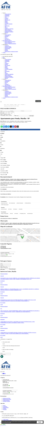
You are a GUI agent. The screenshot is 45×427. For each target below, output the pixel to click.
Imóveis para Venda (6, 398)
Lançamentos (7, 25)
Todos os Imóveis (8, 34)
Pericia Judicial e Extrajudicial (10, 41)
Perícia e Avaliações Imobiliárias (10, 43)
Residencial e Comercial (9, 31)
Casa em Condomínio (8, 23)
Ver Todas (38, 101)
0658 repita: (2, 269)
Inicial (4, 405)
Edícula (6, 21)
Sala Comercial (7, 19)
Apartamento (7, 14)
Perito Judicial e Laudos (7, 40)
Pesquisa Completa (8, 47)
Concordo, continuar (39, 422)
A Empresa (7, 45)
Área (6, 24)
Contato (4, 52)
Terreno (6, 20)
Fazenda (6, 18)
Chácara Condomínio (8, 30)
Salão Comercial (8, 29)
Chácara (6, 27)
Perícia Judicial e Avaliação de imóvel (11, 51)
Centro (4, 159)
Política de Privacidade (7, 420)
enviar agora (31, 115)
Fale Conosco (5, 419)
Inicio (4, 57)
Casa (6, 16)
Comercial (6, 17)
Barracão (6, 32)
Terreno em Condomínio (9, 28)
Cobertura (6, 22)
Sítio (5, 26)
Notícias (6, 49)
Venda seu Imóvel (8, 46)
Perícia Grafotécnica (8, 42)
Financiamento (7, 48)
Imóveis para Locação (7, 399)
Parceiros (6, 50)
